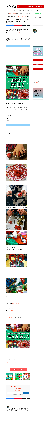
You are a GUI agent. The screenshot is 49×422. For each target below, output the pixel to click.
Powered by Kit (18, 395)
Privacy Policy (19, 390)
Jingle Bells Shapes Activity (13, 315)
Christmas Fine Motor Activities (11, 362)
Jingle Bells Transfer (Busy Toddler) (15, 310)
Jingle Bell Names (11, 317)
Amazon (37, 82)
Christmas (20, 32)
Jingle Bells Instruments (15, 303)
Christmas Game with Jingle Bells (13, 319)
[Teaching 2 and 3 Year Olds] (24, 9)
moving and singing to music (21, 33)
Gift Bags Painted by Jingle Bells (12, 296)
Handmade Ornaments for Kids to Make (13, 364)
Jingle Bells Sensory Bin (12, 301)
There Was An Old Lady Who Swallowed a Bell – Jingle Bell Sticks (19, 305)
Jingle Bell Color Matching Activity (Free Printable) (19, 308)
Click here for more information (22, 16)
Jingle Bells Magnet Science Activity (14, 312)
